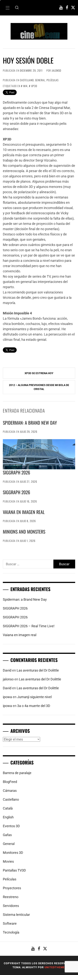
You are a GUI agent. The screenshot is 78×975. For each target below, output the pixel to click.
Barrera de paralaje (17, 773)
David (7, 670)
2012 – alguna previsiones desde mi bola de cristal (39, 387)
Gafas (7, 835)
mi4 (25, 86)
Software (10, 923)
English (8, 817)
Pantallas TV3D (14, 870)
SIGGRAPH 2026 (16, 472)
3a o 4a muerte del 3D (33, 706)
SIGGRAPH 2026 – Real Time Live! (29, 626)
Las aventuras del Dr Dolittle (38, 670)
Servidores (11, 906)
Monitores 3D (13, 853)
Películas (52, 80)
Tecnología (11, 932)
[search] (16, 7)
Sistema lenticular (16, 915)
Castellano (27, 80)
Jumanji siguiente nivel (34, 697)
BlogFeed (10, 782)
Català (8, 808)
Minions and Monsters (24, 531)
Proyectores (12, 888)
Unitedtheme (54, 967)
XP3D (34, 86)
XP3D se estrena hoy (39, 373)
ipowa (7, 697)
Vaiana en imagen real (24, 512)
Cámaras (10, 791)
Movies (8, 861)
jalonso (56, 70)
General (40, 80)
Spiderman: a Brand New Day (30, 422)
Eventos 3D (11, 826)
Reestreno (10, 897)
